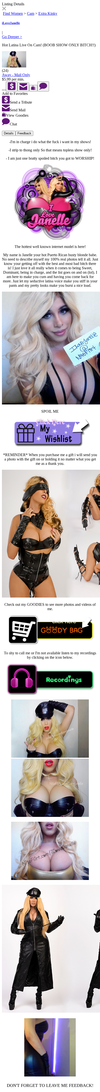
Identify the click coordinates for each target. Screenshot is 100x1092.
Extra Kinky (47, 13)
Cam (30, 13)
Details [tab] (9, 133)
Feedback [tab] (24, 133)
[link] (4, 9)
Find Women (13, 13)
